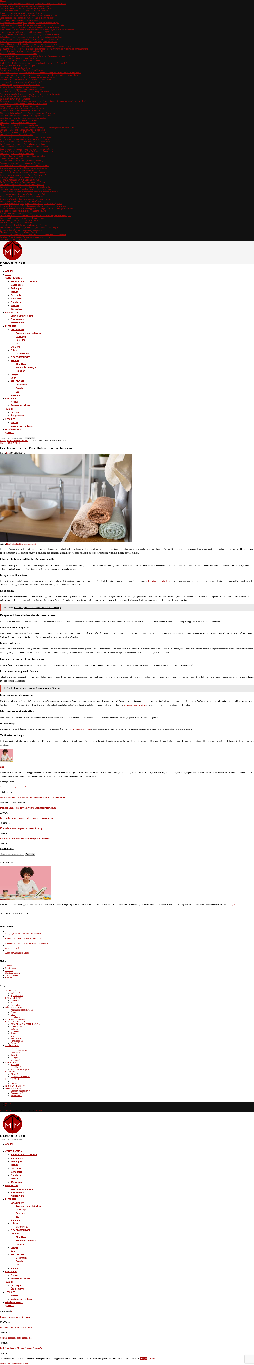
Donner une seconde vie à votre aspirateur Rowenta (21, 13)
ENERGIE (15, 360)
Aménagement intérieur (28, 333)
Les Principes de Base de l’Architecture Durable (20, 61)
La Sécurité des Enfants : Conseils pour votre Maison (22, 108)
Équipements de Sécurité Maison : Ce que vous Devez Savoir (25, 80)
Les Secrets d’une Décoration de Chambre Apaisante (22, 184)
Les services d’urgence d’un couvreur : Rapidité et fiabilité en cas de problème (33, 234)
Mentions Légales (12, 973)
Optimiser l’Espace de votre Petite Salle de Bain (20, 84)
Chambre (15, 346)
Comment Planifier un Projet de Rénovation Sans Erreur (23, 103)
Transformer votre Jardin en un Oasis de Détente (20, 163)
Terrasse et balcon (20, 405)
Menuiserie (16, 298)
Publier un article (12, 968)
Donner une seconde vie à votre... (15, 1317)
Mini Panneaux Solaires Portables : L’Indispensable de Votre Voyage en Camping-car (35, 215)
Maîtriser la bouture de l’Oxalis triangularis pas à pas (22, 125)
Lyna (8, 453)
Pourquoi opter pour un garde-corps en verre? (19, 106)
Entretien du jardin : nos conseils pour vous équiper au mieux (25, 142)
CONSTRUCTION (13, 278)
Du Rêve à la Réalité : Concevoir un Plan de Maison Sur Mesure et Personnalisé (33, 63)
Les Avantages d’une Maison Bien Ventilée (18, 123)
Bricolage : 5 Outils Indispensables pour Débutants (21, 177)
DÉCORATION (17, 329)
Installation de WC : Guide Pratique (15, 99)
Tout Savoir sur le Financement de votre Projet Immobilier (24, 146)
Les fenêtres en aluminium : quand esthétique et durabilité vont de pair (29, 227)
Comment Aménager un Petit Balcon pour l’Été (20, 180)
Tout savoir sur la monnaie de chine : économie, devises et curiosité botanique (32, 25)
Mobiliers (15, 395)
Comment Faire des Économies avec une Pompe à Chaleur (24, 92)
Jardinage (16, 412)
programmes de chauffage (135, 705)
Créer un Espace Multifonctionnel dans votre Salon (21, 89)
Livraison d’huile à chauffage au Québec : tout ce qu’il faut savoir (27, 113)
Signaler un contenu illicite (16, 975)
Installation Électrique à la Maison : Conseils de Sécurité (23, 173)
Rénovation (16, 309)
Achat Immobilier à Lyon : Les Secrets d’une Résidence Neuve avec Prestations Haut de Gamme (40, 72)
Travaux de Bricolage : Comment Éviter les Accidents (22, 130)
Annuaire (9, 970)
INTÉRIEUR (10, 326)
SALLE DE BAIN (18, 381)
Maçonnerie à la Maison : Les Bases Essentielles (20, 232)
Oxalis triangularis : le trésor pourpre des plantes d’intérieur (24, 51)
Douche (20, 388)
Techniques (16, 288)
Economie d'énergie (20, 1069)
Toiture (14, 291)
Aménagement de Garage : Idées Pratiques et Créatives (23, 65)
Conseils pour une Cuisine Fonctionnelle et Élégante (22, 70)
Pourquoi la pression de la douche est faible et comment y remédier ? (28, 44)
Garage (14, 374)
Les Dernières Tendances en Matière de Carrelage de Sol (23, 168)
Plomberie (16, 302)
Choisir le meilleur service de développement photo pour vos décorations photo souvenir (37, 208)
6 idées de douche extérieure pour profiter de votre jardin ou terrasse (28, 42)
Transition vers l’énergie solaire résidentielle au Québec (23, 118)
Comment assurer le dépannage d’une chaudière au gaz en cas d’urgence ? (31, 204)
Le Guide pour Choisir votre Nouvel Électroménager (22, 96)
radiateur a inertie (12, 948)
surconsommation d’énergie (79, 729)
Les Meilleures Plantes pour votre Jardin (16, 134)
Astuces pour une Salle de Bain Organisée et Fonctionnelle (24, 139)
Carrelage (21, 336)
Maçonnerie (17, 285)
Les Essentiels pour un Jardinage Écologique (18, 120)
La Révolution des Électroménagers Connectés (25, 838)
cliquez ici (234, 904)
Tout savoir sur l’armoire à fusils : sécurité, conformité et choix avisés (29, 15)
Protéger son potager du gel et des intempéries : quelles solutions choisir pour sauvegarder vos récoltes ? (43, 101)
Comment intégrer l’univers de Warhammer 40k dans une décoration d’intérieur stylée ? (36, 46)
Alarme (14, 422)
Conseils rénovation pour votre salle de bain (18, 213)
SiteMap (39, 1111)
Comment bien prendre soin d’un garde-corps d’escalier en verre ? (27, 77)
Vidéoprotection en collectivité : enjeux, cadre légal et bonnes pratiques (29, 34)
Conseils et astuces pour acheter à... (16, 1338)
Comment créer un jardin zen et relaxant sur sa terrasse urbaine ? (27, 8)
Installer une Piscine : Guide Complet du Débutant (21, 201)
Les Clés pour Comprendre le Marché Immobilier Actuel (23, 132)
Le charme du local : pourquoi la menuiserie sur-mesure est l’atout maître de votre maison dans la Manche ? (44, 49)
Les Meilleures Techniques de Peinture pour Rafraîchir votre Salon (28, 187)
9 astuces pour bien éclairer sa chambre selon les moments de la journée (30, 39)
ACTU (8, 274)
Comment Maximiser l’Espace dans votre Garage (20, 170)
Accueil (3, 440)
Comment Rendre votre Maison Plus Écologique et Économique (27, 151)
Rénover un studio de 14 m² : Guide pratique (18, 53)
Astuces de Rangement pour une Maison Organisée (21, 82)
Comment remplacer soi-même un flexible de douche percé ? (25, 6)
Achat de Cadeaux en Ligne (17, 953)
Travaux (15, 305)
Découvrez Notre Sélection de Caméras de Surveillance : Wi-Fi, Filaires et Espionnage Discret (39, 75)
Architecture (17, 322)
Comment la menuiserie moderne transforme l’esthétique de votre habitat (30, 94)
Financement (17, 319)
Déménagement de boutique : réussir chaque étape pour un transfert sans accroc (33, 3)
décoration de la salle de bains (160, 581)
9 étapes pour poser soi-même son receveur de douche (22, 20)
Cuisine (14, 350)
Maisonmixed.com (6, 1111)
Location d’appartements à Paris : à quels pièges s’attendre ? (25, 237)
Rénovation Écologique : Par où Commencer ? (19, 58)
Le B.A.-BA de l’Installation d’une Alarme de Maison (22, 87)
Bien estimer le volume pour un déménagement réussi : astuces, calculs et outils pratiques (37, 30)
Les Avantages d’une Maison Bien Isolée (17, 153)
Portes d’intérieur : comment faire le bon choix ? (20, 223)
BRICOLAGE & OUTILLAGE (24, 281)
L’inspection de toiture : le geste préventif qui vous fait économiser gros (29, 22)
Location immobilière (22, 316)
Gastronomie (23, 353)
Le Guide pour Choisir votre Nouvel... (17, 1327)
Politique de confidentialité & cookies (15, 1364)
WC (17, 391)
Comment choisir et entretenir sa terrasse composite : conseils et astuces (29, 192)
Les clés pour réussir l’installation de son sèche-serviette (23, 211)
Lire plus (151, 1358)
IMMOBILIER (11, 312)
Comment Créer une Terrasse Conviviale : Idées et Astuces (24, 165)
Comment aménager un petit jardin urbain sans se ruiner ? (24, 11)
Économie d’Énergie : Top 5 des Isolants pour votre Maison (25, 199)
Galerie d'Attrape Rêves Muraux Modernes (23, 938)
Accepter (143, 1358)
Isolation (20, 371)
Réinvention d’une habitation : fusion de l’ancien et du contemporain (29, 137)
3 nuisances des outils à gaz (11, 158)
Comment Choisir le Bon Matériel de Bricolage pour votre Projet (27, 189)
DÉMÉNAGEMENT (14, 429)
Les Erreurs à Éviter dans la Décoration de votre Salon (22, 144)
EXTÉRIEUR (11, 398)
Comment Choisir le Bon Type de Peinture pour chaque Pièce (25, 115)
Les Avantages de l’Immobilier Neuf (15, 68)
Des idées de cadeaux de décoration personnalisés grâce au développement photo (33, 206)
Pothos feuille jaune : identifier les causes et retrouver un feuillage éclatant (30, 37)
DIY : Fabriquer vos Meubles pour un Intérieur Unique (23, 156)
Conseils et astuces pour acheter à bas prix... (23, 828)
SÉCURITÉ (10, 419)
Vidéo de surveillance (22, 426)
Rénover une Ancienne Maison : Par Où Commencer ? (23, 175)
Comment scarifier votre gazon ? (13, 239)
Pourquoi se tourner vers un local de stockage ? (19, 220)
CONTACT (10, 433)
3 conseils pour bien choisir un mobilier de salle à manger (24, 225)
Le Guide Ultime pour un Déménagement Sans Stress (22, 182)
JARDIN (9, 408)
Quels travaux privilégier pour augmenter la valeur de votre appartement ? (30, 27)
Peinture (20, 340)
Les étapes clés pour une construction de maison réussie (23, 218)
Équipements (17, 415)
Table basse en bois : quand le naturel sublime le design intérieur (26, 18)
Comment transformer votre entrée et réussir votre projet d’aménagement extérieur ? (35, 56)
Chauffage (21, 364)
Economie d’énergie (26, 367)
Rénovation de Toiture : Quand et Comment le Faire (21, 196)
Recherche (30, 438)
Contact (8, 978)
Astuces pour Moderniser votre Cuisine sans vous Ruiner (23, 194)
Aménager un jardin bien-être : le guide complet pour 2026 (24, 32)
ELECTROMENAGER (20, 357)
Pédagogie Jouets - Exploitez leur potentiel (23, 934)
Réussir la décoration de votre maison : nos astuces (21, 230)
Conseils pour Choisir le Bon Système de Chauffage (22, 161)
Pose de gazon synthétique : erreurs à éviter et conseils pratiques (26, 149)
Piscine (14, 402)
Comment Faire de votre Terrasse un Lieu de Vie (20, 111)
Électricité (16, 295)
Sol (17, 343)
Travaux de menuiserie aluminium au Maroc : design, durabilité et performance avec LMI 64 (38, 127)
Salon (13, 377)
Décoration (21, 384)
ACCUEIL (9, 271)
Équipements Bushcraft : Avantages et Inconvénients (27, 943)
